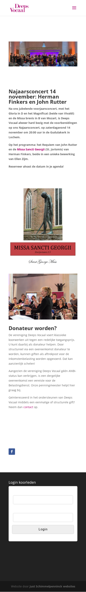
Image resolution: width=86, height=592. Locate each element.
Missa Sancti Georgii (31, 149)
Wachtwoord (21, 510)
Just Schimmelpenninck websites (52, 586)
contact (28, 407)
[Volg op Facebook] (12, 451)
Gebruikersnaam (23, 492)
